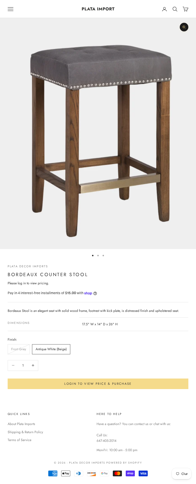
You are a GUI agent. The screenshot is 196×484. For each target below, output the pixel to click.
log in (22, 283)
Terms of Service (19, 439)
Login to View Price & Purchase (97, 383)
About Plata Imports (21, 423)
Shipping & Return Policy (25, 432)
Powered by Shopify (124, 463)
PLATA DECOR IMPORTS (28, 266)
